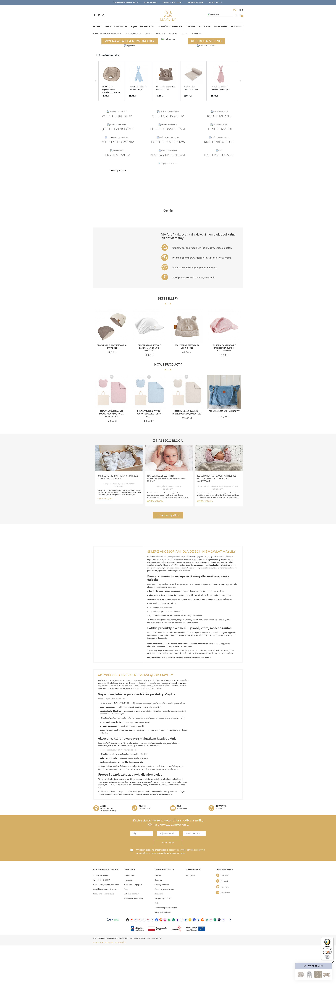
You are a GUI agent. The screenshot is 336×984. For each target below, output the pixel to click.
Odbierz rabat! (168, 843)
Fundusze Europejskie (133, 885)
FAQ (156, 903)
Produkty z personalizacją (103, 894)
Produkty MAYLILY (120, 484)
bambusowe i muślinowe (118, 762)
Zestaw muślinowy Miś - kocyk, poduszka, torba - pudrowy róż (112, 414)
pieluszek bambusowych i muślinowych (116, 686)
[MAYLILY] (168, 15)
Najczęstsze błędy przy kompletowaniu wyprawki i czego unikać (167, 478)
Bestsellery (168, 298)
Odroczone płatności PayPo (166, 908)
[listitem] (111, 81)
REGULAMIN (98, 942)
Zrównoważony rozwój (133, 899)
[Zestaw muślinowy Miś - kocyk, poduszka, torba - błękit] (149, 392)
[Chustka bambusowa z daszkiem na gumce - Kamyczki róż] (224, 326)
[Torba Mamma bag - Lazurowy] (224, 392)
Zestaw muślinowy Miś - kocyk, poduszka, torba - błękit (149, 414)
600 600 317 (217, 3)
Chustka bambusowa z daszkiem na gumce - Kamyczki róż (224, 348)
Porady (132, 484)
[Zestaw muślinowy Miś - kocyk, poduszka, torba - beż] (186, 392)
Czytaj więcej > (105, 499)
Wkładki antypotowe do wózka (106, 885)
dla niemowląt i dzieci (118, 750)
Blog (126, 889)
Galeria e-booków (131, 894)
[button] (95, 80)
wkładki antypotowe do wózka (113, 718)
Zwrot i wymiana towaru (164, 889)
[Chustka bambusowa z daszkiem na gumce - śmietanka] (149, 326)
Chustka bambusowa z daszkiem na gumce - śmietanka (149, 348)
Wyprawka (170, 486)
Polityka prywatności (163, 899)
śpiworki (160, 591)
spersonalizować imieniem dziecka (198, 644)
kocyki (152, 591)
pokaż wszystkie (168, 515)
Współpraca (190, 876)
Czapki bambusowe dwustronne (106, 889)
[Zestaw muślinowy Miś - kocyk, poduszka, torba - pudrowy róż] (112, 392)
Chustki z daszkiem (101, 876)
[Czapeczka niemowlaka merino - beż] (186, 326)
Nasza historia (129, 876)
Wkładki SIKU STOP (101, 880)
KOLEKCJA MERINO (206, 41)
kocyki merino (183, 620)
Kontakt (158, 876)
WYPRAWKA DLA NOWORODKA (130, 41)
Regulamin (159, 894)
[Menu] (331, 938)
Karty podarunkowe (163, 912)
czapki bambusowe (173, 591)
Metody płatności (162, 885)
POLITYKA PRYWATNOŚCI (115, 942)
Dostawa (158, 880)
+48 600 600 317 (144, 808)
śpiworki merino (169, 620)
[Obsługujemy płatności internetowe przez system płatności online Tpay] (168, 919)
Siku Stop (117, 711)
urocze (112, 722)
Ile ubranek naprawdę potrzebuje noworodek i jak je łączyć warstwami (216, 478)
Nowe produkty (168, 364)
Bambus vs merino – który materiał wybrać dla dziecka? (118, 477)
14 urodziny (128, 880)
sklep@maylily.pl (195, 3)
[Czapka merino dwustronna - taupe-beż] (112, 326)
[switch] (327, 956)
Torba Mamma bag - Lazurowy (224, 411)
